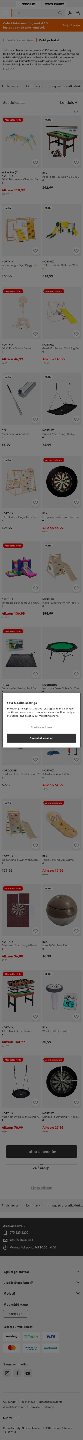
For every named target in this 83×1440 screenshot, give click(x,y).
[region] (41, 720)
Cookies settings (41, 727)
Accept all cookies (41, 738)
